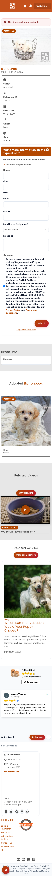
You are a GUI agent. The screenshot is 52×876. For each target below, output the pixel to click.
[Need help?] (5, 870)
